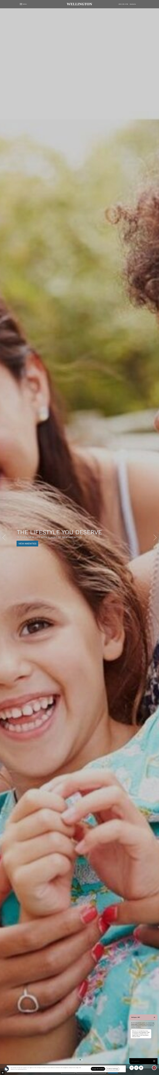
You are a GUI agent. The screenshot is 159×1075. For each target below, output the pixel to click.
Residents (133, 4)
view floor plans (29, 543)
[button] (6, 1069)
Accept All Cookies (98, 1068)
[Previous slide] (5, 537)
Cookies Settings (112, 1068)
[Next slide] (154, 537)
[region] (66, 1068)
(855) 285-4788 (123, 4)
